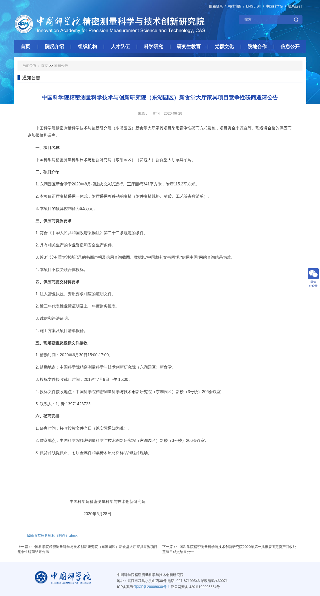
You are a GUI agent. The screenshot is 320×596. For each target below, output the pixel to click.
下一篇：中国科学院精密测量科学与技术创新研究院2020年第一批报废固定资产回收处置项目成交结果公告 (229, 549)
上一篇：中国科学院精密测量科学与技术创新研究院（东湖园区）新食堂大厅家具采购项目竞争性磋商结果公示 (88, 549)
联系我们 (295, 6)
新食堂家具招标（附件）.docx (54, 535)
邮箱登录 (216, 6)
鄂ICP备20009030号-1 (152, 587)
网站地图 (235, 6)
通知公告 (61, 66)
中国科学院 (274, 6)
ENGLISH (253, 6)
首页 (44, 66)
